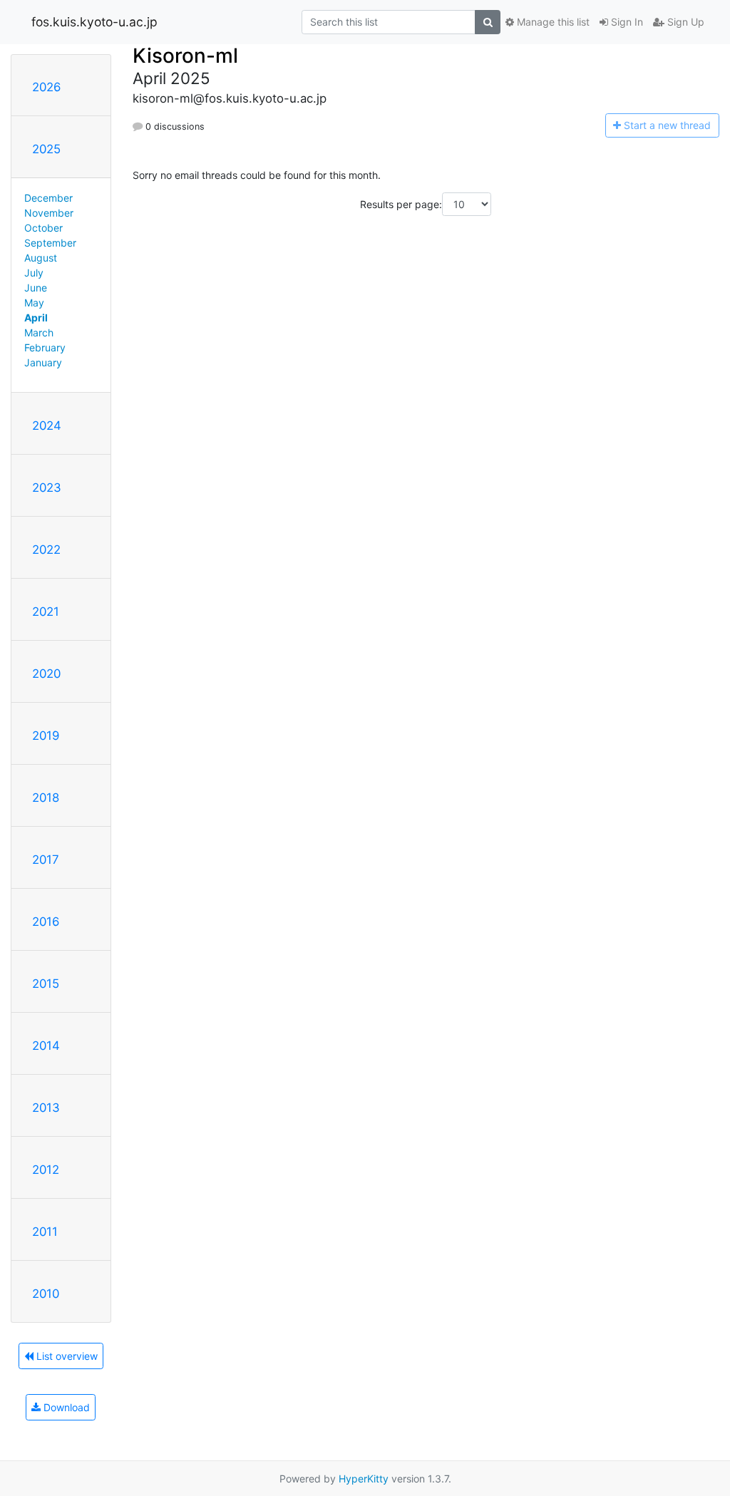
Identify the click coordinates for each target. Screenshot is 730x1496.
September (50, 243)
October (43, 228)
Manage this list (552, 22)
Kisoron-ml (185, 55)
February (45, 347)
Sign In (625, 22)
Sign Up (684, 22)
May (34, 302)
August (40, 258)
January (43, 362)
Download (65, 1407)
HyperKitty (364, 1478)
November (48, 213)
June (35, 288)
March (38, 332)
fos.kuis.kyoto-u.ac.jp (94, 21)
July (33, 273)
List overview (66, 1356)
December (48, 198)
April (36, 317)
